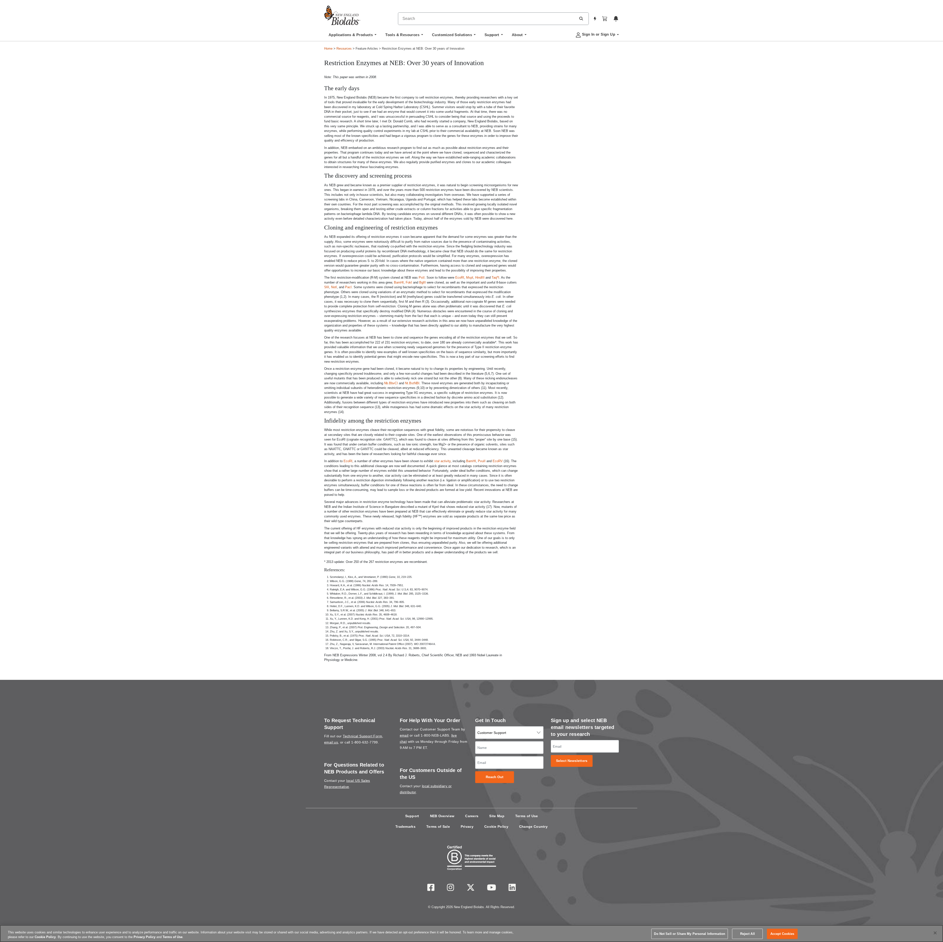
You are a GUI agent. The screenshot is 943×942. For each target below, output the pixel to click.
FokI (409, 282)
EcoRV (498, 461)
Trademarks (405, 826)
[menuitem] (352, 36)
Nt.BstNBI (412, 383)
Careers (471, 816)
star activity (442, 461)
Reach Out (495, 777)
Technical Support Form (362, 736)
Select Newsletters (571, 761)
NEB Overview (442, 816)
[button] (581, 18)
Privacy (467, 826)
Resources (344, 48)
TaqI (495, 277)
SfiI (326, 287)
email (404, 735)
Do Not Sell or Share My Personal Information (689, 934)
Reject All (747, 934)
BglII (422, 282)
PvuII (481, 461)
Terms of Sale (438, 826)
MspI (469, 277)
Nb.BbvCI (391, 383)
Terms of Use (526, 816)
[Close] (935, 933)
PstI (422, 277)
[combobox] (487, 19)
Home (328, 48)
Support (412, 816)
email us (331, 742)
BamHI (399, 282)
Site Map (496, 816)
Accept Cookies (782, 934)
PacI (348, 287)
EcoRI (459, 277)
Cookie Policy (496, 826)
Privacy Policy (144, 937)
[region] (471, 933)
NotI (334, 287)
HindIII (480, 277)
